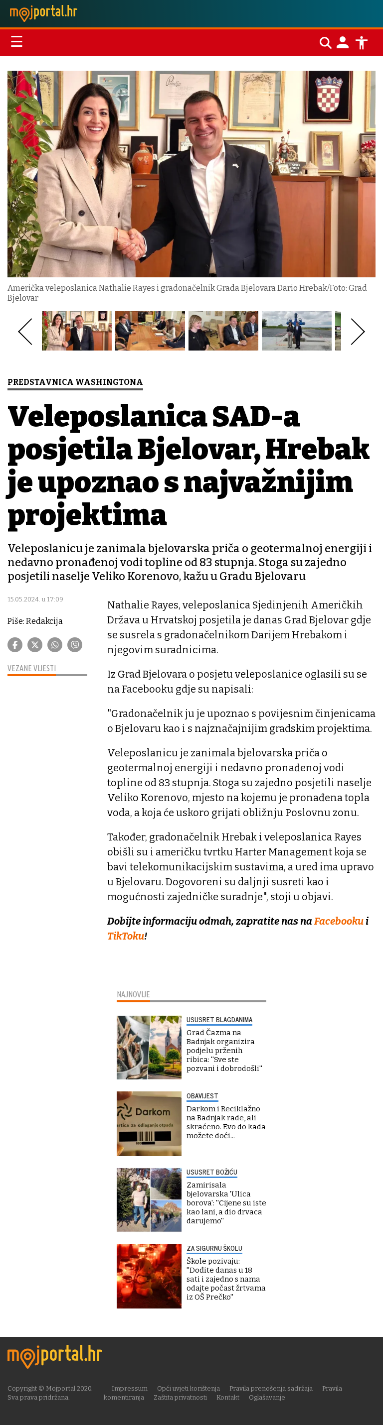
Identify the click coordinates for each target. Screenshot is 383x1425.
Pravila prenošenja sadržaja (271, 1388)
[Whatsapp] (54, 644)
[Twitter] (34, 644)
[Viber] (74, 644)
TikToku (125, 936)
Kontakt (227, 1397)
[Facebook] (14, 644)
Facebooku (339, 921)
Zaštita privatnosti (180, 1397)
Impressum (130, 1388)
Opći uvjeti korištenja (188, 1388)
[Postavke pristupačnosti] (362, 43)
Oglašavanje (267, 1397)
